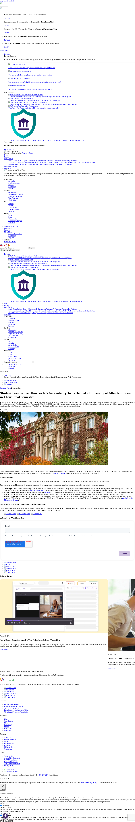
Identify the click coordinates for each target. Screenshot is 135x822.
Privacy (11, 341)
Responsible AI (13, 347)
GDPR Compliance (10, 760)
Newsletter (7, 730)
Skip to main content (7, 1)
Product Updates (12, 771)
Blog (10, 352)
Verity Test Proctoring (11, 708)
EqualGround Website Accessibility (16, 710)
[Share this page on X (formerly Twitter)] (10, 382)
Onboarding (12, 330)
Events (6, 157)
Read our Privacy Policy (89, 783)
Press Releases (9, 743)
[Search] (34, 248)
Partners (11, 326)
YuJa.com (7, 375)
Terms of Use (8, 756)
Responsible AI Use (11, 762)
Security (11, 343)
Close (30, 248)
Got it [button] (115, 783)
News (6, 155)
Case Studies (8, 159)
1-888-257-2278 (43, 775)
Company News (5, 388)
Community (8, 228)
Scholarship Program (15, 358)
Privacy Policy (9, 765)
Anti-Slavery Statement (12, 764)
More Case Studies (10, 166)
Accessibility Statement (12, 758)
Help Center (8, 728)
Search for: (4, 248)
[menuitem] (1, 246)
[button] (5, 816)
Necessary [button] (3, 803)
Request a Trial (9, 149)
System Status (10, 769)
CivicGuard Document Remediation (16, 712)
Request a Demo (27, 153)
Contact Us (12, 337)
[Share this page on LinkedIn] (9, 384)
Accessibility (12, 345)
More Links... (8, 232)
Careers (11, 322)
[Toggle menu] (10, 250)
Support (6, 230)
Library (10, 354)
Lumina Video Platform (12, 704)
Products (7, 54)
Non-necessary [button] (5, 813)
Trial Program (13, 335)
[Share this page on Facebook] (10, 381)
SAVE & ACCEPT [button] (6, 821)
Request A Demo (10, 242)
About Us (11, 318)
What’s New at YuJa (11, 226)
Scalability (11, 349)
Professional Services (15, 332)
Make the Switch (10, 747)
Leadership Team (14, 320)
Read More (3, 649)
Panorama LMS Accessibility (14, 706)
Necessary (6, 806)
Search (7, 239)
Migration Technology (15, 333)
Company (7, 168)
